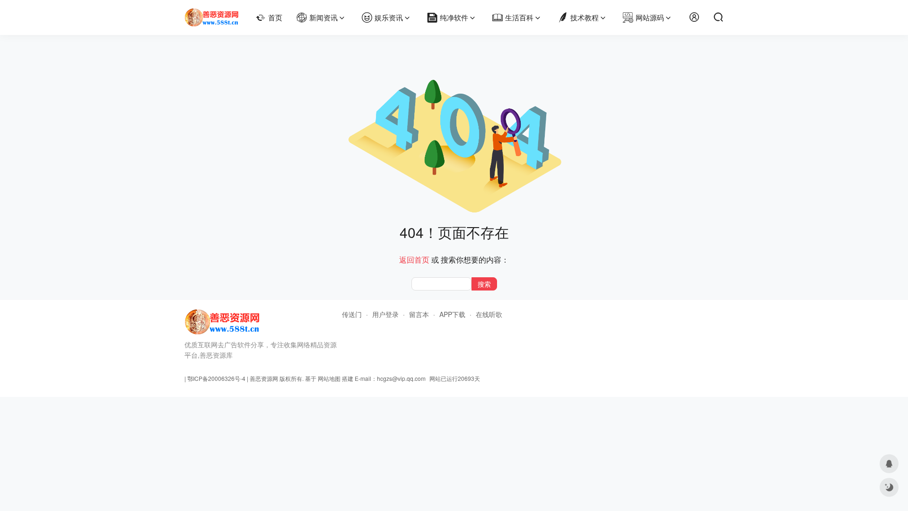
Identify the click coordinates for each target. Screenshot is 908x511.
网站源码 (650, 17)
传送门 (352, 314)
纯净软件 (454, 17)
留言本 (419, 314)
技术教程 (584, 17)
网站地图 (329, 378)
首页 (275, 17)
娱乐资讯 (389, 17)
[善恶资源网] (211, 13)
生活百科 (519, 17)
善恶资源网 (264, 378)
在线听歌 (489, 314)
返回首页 (414, 259)
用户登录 (385, 314)
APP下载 (452, 314)
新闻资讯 (323, 17)
